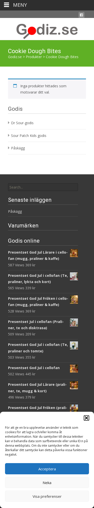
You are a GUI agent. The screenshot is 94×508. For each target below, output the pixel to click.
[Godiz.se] (47, 29)
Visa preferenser (47, 496)
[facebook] (81, 15)
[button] (86, 417)
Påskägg (18, 148)
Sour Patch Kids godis (28, 135)
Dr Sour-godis (22, 122)
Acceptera (47, 468)
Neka (47, 482)
